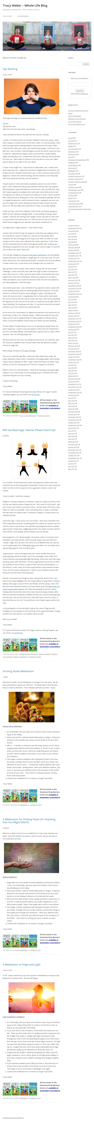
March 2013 (72, 409)
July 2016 (71, 299)
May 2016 (71, 305)
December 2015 (73, 319)
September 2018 (74, 228)
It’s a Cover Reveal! (74, 122)
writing (16, 657)
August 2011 (72, 461)
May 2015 (71, 338)
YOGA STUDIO (7, 16)
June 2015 (71, 335)
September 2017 (74, 261)
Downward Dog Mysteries (29, 654)
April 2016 (71, 308)
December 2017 (73, 253)
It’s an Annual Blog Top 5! (76, 124)
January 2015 (72, 349)
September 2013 (74, 392)
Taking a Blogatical (74, 116)
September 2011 (74, 458)
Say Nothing (10, 69)
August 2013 (72, 395)
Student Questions (74, 176)
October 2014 (72, 357)
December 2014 (73, 351)
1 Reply (5, 677)
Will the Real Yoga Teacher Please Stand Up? (29, 430)
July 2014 (71, 365)
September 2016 (74, 294)
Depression (72, 152)
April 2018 (71, 242)
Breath (70, 146)
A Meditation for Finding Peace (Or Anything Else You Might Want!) (29, 820)
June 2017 (71, 269)
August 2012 (72, 428)
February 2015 (73, 346)
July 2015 (71, 332)
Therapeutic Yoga (74, 190)
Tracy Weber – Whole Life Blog (25, 5)
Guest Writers (73, 165)
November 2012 (73, 420)
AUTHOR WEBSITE (23, 16)
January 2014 (72, 381)
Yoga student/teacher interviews (79, 209)
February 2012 (73, 444)
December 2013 (73, 384)
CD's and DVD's (73, 149)
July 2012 (71, 431)
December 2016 (73, 286)
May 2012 (71, 436)
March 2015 (72, 343)
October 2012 (72, 423)
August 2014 (72, 362)
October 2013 (72, 390)
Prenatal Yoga (73, 174)
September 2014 (74, 360)
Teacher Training (44, 654)
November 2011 (73, 453)
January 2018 (72, 250)
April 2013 (71, 406)
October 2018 (72, 225)
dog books (72, 154)
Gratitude (71, 163)
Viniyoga (10, 657)
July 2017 (71, 267)
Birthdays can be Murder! (77, 119)
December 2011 (73, 450)
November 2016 (73, 288)
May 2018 (71, 239)
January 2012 (72, 447)
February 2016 (73, 313)
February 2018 (73, 247)
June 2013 (71, 401)
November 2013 (73, 387)
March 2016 (72, 310)
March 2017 (72, 277)
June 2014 (71, 368)
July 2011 (71, 464)
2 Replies (6, 436)
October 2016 (72, 291)
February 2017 (73, 280)
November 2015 (73, 321)
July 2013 (71, 398)
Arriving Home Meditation (18, 671)
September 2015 (74, 327)
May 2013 (71, 403)
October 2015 (72, 324)
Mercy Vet (53, 244)
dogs (22, 416)
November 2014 (73, 354)
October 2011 (72, 455)
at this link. (36, 394)
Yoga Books (23, 657)
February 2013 (73, 412)
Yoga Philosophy (30, 416)
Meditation (24, 805)
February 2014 (73, 379)
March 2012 (72, 442)
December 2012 (73, 417)
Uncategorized (73, 193)
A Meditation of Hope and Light (21, 964)
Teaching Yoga (73, 187)
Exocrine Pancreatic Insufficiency (34, 255)
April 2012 (71, 439)
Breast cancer (73, 143)
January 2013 (72, 414)
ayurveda (71, 141)
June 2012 (71, 433)
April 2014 (71, 373)
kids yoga (71, 168)
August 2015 (72, 329)
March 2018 (72, 245)
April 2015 (71, 340)
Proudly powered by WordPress (13, 1118)
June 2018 (71, 236)
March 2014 (72, 376)
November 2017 (73, 256)
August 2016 (72, 297)
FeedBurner (84, 94)
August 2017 (72, 264)
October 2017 (72, 258)
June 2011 (71, 466)
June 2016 (71, 302)
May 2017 (71, 272)
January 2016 (72, 316)
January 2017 (72, 283)
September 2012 (74, 425)
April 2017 (71, 275)
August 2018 (72, 231)
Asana (70, 138)
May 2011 (71, 469)
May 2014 (71, 371)
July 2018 (71, 234)
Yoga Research (73, 206)
